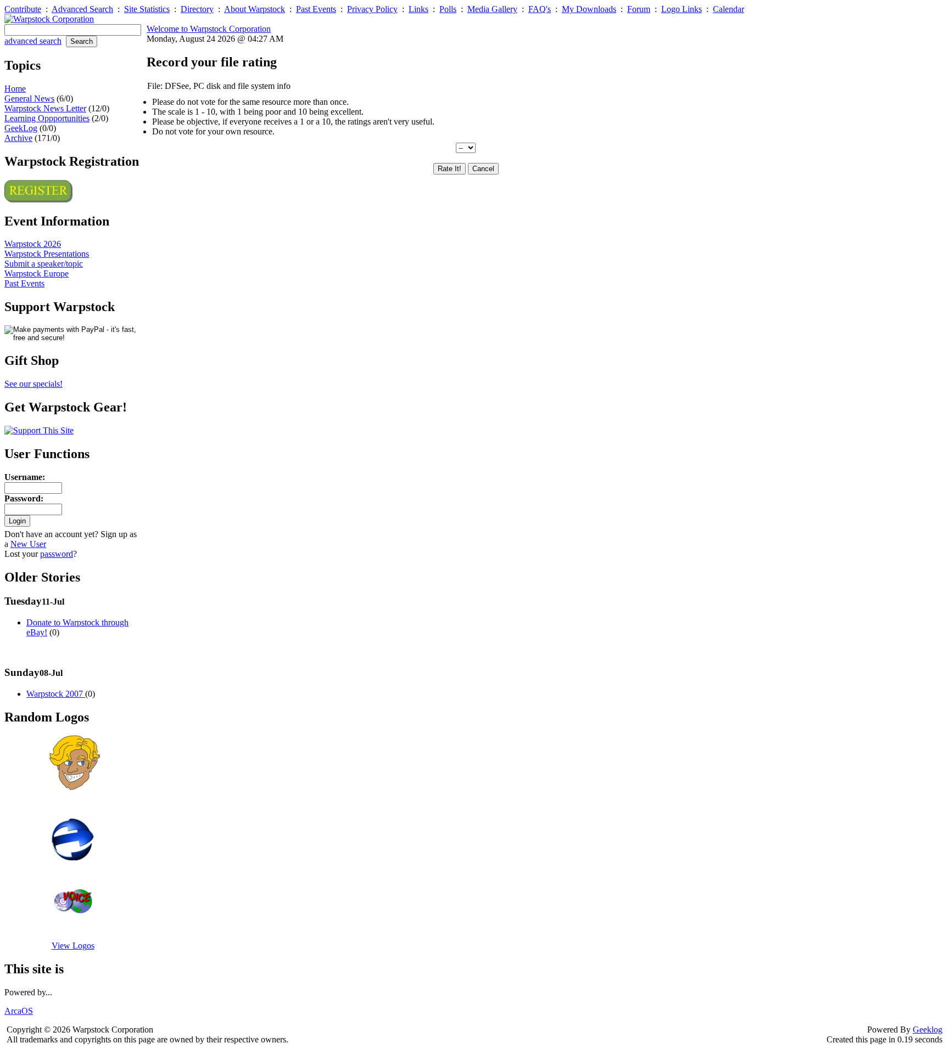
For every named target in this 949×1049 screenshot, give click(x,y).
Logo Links (681, 9)
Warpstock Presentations (46, 253)
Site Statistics (147, 9)
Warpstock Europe (36, 273)
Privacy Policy (372, 9)
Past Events (316, 9)
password (56, 554)
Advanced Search (82, 9)
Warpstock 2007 (55, 693)
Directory (197, 9)
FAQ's (539, 9)
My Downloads (589, 9)
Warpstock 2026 (32, 244)
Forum (638, 9)
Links (418, 9)
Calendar (728, 9)
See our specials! (33, 383)
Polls (447, 9)
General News (29, 98)
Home (15, 88)
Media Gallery (492, 9)
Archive (18, 138)
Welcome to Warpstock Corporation (209, 28)
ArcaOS (18, 1011)
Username (23, 477)
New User (28, 544)
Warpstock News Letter (45, 108)
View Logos (73, 945)
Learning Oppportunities (47, 118)
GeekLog (20, 128)
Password (22, 498)
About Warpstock (254, 9)
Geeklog (927, 1029)
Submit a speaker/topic (43, 263)
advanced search (33, 41)
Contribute (22, 9)
